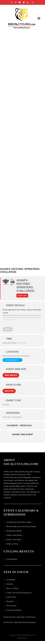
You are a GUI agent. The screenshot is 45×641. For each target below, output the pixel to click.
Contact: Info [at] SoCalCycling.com (19, 593)
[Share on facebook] (13, 439)
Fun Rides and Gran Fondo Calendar (18, 522)
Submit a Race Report (13, 539)
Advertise (9, 584)
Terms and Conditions (13, 610)
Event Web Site (11, 375)
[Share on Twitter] (17, 439)
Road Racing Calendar (14, 531)
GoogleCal (26, 425)
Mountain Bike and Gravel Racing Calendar (21, 526)
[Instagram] (19, 2)
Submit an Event (12, 544)
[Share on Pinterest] (27, 439)
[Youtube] (27, 2)
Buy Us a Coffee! (12, 588)
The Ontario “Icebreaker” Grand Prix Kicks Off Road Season (19, 214)
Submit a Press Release (14, 535)
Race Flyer (9, 391)
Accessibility (10, 580)
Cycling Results (11, 559)
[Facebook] (11, 2)
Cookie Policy (11, 597)
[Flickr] (15, 2)
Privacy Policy (11, 606)
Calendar (12, 425)
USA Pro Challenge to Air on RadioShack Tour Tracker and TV (21, 156)
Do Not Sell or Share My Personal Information (20, 622)
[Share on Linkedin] (22, 439)
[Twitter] (23, 2)
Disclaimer (10, 601)
